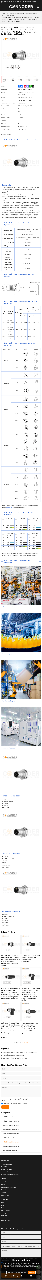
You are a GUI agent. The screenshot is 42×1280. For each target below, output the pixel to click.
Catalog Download (6, 1213)
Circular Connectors (16, 13)
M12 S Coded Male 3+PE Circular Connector (14, 1058)
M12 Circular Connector (30, 13)
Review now (25, 1042)
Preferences (26, 1276)
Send (5, 1107)
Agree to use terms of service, (15, 1104)
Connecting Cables (6, 1169)
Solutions (3, 1192)
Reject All (10, 1272)
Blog (2, 1205)
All (7, 13)
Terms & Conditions (22, 1104)
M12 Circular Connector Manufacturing (12, 1055)
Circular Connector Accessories (9, 1175)
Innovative (4, 1190)
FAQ (2, 1202)
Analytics (17, 1276)
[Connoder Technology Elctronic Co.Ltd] (21, 7)
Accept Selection (21, 1272)
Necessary (9, 1276)
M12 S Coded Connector (9, 15)
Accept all (31, 1272)
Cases (3, 1184)
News (2, 1208)
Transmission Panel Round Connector (26, 1052)
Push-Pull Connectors (7, 1167)
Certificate (4, 1216)
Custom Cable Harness (7, 1172)
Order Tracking (5, 1210)
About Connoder (5, 1182)
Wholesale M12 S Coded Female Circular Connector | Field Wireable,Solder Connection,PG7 (30, 959)
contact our (9, 507)
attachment (6, 1101)
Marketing (35, 1276)
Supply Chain (5, 1195)
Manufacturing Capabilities (8, 1187)
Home (3, 13)
